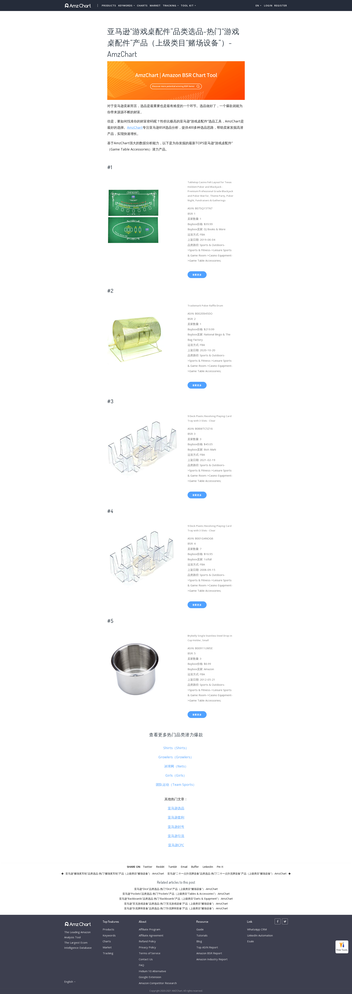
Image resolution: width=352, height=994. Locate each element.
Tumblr (172, 866)
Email (184, 866)
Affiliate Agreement (151, 935)
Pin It (220, 866)
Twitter (147, 866)
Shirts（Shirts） (176, 748)
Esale (250, 941)
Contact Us (146, 959)
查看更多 (197, 274)
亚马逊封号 (176, 826)
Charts (142, 5)
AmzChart (135, 127)
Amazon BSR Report (209, 953)
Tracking (108, 953)
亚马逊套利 (176, 817)
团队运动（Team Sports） (176, 784)
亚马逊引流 (176, 836)
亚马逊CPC (176, 845)
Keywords (109, 935)
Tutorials (202, 935)
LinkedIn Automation (260, 935)
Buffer (195, 866)
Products (109, 5)
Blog (199, 941)
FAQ (141, 965)
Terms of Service (149, 953)
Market (155, 5)
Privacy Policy (147, 947)
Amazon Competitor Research (158, 983)
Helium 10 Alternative (152, 971)
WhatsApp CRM (257, 929)
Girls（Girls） (176, 775)
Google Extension (150, 977)
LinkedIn (208, 866)
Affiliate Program (149, 929)
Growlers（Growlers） (176, 757)
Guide (200, 929)
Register (280, 5)
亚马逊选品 (176, 808)
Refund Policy (147, 941)
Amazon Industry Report (212, 959)
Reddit (160, 866)
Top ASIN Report (207, 947)
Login (268, 5)
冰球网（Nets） (176, 766)
